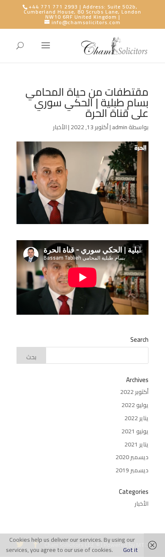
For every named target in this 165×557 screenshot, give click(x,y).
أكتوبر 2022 (134, 391)
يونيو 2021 (134, 431)
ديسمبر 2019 (132, 470)
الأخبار (60, 127)
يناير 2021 (136, 444)
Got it (130, 549)
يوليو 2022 (134, 404)
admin (119, 127)
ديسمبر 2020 (132, 457)
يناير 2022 (136, 418)
